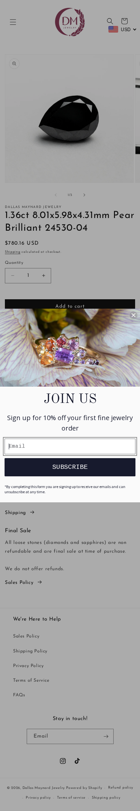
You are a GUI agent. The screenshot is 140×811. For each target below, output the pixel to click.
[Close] (133, 315)
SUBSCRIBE (70, 467)
